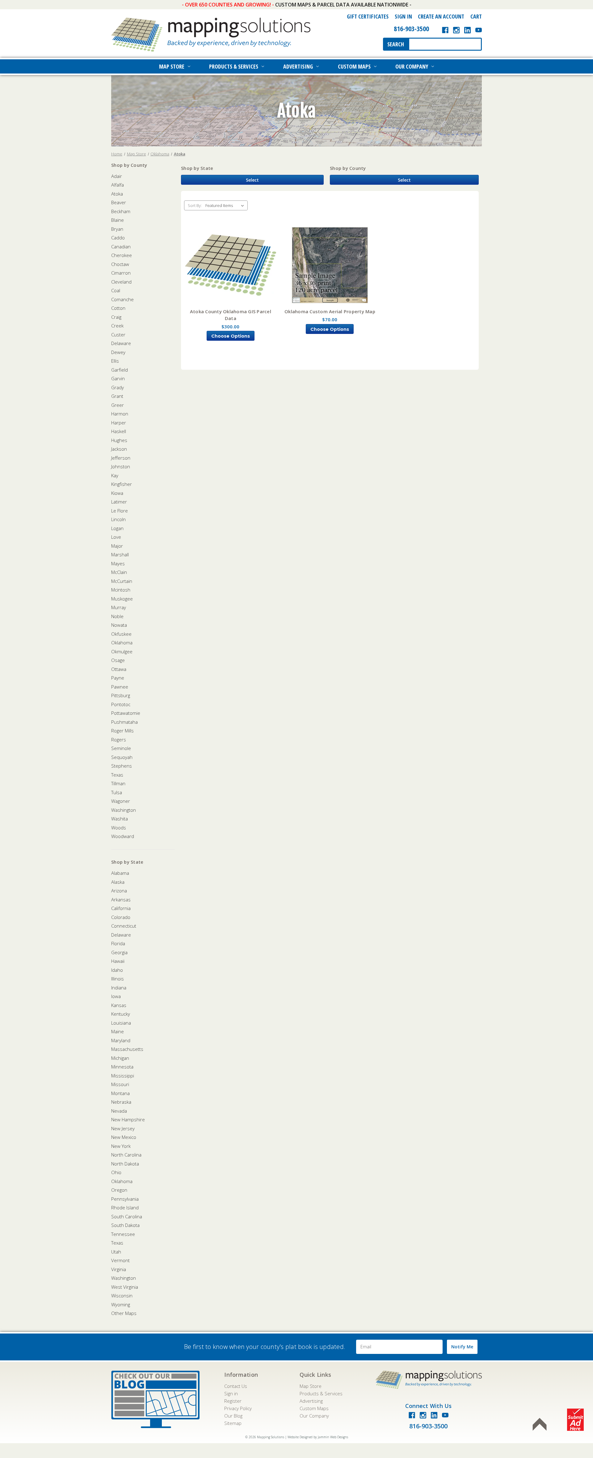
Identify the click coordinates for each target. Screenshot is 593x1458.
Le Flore (119, 511)
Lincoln (118, 519)
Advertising (298, 66)
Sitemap (233, 1423)
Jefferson (120, 458)
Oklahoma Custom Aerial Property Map (329, 311)
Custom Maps (354, 66)
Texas (117, 775)
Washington (123, 810)
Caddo (118, 237)
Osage (118, 660)
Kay (114, 475)
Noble (117, 616)
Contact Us (235, 1386)
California (121, 908)
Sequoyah (121, 757)
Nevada (119, 1111)
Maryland (120, 1040)
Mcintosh (120, 590)
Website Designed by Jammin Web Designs (318, 1437)
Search (395, 44)
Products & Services (233, 66)
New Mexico (123, 1137)
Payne (117, 678)
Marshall (120, 554)
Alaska (117, 882)
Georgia (119, 952)
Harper (118, 422)
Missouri (120, 1084)
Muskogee (122, 599)
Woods (118, 827)
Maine (117, 1031)
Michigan (120, 1058)
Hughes (119, 440)
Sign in (231, 1393)
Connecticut (123, 926)
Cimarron (121, 273)
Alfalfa (117, 185)
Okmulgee (121, 651)
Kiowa (117, 493)
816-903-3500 (411, 28)
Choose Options (230, 336)
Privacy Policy (238, 1408)
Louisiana (121, 1023)
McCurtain (121, 581)
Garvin (118, 378)
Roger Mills (122, 730)
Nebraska (121, 1102)
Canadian (121, 246)
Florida (118, 943)
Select (252, 180)
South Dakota (125, 1225)
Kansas (118, 1005)
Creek (117, 325)
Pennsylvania (125, 1199)
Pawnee (119, 687)
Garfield (119, 370)
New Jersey (123, 1128)
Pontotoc (120, 704)
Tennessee (123, 1234)
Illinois (117, 979)
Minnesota (122, 1067)
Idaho (117, 970)
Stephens (121, 766)
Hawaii (117, 961)
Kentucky (120, 1014)
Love (116, 537)
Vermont (120, 1260)
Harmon (119, 414)
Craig (116, 317)
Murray (118, 607)
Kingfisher (121, 484)
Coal (115, 290)
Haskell (118, 431)
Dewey (118, 352)
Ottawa (118, 669)
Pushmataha (124, 722)
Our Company (411, 66)
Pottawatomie (125, 713)
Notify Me (462, 1347)
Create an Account (441, 16)
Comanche (122, 299)
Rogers (118, 739)
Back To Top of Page (539, 1424)
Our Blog (233, 1416)
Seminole (121, 748)
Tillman (118, 783)
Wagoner (120, 801)
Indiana (118, 987)
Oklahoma (121, 642)
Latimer (119, 502)
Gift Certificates (368, 16)
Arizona (119, 890)
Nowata (119, 625)
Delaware (121, 343)
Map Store (171, 66)
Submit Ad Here (575, 1420)
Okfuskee (121, 634)
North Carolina (126, 1155)
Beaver (118, 202)
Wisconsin (121, 1295)
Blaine (117, 220)
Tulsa (116, 792)
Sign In (403, 16)
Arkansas (121, 899)
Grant (117, 396)
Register (233, 1401)
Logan (117, 528)
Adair (116, 176)
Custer (118, 334)
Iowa (116, 996)
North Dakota (125, 1164)
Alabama (120, 873)
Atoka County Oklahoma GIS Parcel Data (230, 315)
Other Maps (124, 1313)
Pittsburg (120, 695)
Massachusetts (127, 1049)
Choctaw (120, 264)
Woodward (122, 836)
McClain (119, 572)
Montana (120, 1093)
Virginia (118, 1269)
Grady (117, 387)
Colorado (120, 917)
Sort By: (195, 205)
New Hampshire (128, 1119)
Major (117, 546)
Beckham (120, 211)
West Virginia (124, 1287)
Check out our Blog (155, 1399)
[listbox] (225, 205)
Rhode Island (125, 1207)
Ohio (116, 1172)
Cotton (118, 308)
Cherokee (121, 255)
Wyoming (120, 1304)
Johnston (120, 466)
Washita (119, 818)
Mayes (118, 563)
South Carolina (126, 1216)
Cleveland (121, 282)
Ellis (115, 361)
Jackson (119, 449)
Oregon (119, 1190)
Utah (116, 1252)
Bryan (117, 229)
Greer (117, 405)
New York (121, 1146)
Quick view (230, 265)
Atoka (117, 194)
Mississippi (122, 1075)
